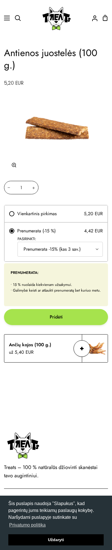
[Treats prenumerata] (92, 18)
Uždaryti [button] (56, 539)
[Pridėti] (82, 348)
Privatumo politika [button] (27, 525)
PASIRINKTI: (27, 239)
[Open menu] (5, 18)
